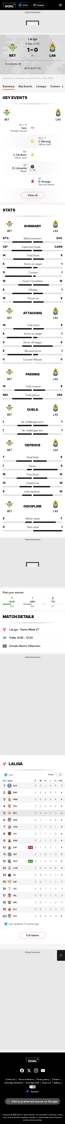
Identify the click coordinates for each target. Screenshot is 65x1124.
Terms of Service (26, 1079)
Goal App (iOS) (32, 1083)
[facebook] (22, 1071)
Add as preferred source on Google (35, 1101)
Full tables (32, 935)
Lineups (41, 86)
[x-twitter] (29, 1071)
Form (51, 774)
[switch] (59, 775)
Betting (57, 1083)
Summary (8, 86)
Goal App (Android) (13, 1083)
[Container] (12, 50)
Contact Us (10, 1079)
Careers (55, 1079)
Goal (18, 1115)
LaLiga (32, 39)
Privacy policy (42, 1079)
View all (33, 195)
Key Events (25, 86)
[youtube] (43, 1071)
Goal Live (46, 1083)
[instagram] (36, 1071)
